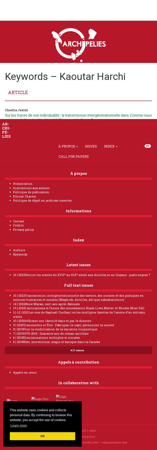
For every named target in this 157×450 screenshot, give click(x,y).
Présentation (23, 184)
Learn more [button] (18, 425)
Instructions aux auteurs (31, 188)
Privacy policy (23, 230)
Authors (19, 250)
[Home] (40, 146)
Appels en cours (25, 372)
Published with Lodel (85, 442)
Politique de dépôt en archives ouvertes (42, 200)
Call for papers (74, 156)
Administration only (114, 442)
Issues (91, 146)
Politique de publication (31, 192)
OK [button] (42, 436)
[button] (50, 146)
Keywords (20, 254)
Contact (18, 221)
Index (110, 146)
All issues (77, 350)
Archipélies (6, 130)
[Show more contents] (97, 156)
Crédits (18, 225)
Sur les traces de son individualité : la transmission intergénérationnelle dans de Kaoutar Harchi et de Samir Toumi (78, 117)
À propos (67, 146)
